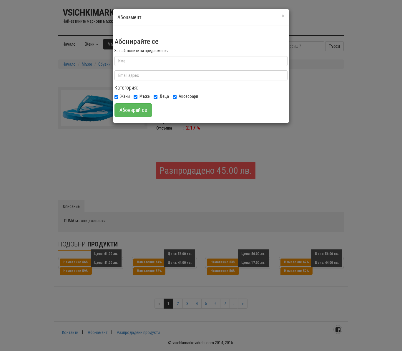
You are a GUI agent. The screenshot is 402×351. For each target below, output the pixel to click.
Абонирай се (133, 110)
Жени (125, 96)
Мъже (144, 96)
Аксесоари (188, 96)
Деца (164, 96)
